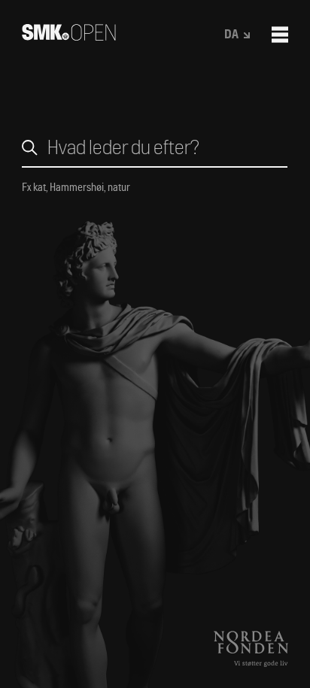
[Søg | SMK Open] (69, 36)
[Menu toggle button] (280, 34)
